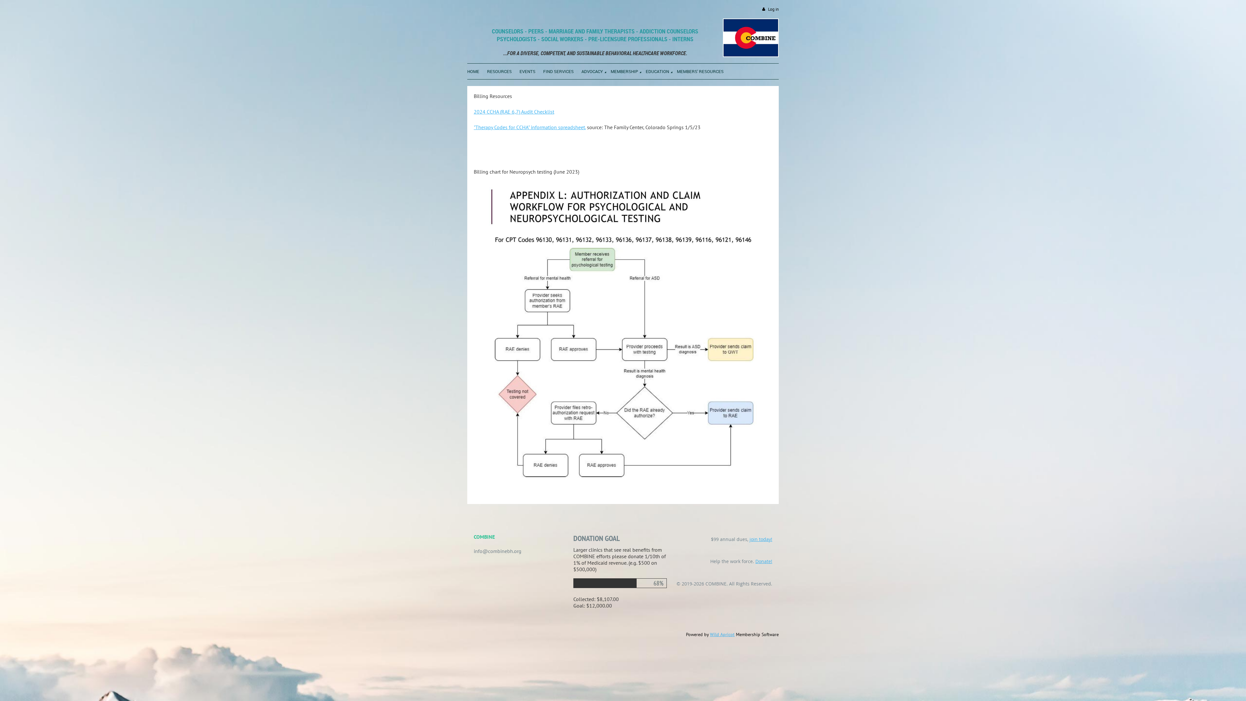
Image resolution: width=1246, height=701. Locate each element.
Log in (773, 9)
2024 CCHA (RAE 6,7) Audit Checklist (514, 111)
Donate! (763, 561)
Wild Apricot (722, 634)
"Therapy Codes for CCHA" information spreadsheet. (530, 127)
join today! (761, 539)
